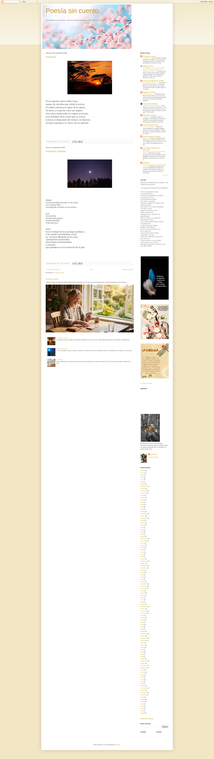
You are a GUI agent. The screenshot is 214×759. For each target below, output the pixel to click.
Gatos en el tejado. (62, 349)
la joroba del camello (149, 56)
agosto (142, 484)
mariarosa (153, 454)
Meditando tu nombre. (149, 115)
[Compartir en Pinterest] (82, 142)
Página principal (147, 383)
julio (141, 482)
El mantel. (60, 359)
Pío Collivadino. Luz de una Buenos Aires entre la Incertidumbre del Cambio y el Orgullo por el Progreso (154, 69)
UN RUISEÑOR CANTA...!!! (150, 82)
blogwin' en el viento (149, 92)
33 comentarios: (65, 141)
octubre (142, 489)
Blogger (118, 744)
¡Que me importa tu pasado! (151, 136)
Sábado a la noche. (62, 338)
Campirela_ (146, 163)
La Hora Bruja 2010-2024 (151, 125)
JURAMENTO (147, 58)
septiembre (143, 486)
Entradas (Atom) (59, 272)
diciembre (143, 493)
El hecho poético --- (148, 94)
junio (141, 479)
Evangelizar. (146, 117)
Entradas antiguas (127, 269)
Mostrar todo (165, 175)
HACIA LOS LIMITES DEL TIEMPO (153, 81)
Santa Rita (146, 138)
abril (141, 475)
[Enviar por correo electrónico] (73, 142)
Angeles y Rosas (148, 66)
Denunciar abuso (146, 718)
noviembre (143, 491)
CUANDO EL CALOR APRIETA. (151, 105)
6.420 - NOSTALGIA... (149, 126)
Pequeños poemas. (56, 151)
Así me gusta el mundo (150, 104)
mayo (142, 477)
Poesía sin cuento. (73, 10)
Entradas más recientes (53, 269)
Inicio (91, 269)
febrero (142, 470)
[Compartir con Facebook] (79, 142)
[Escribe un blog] (75, 142)
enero (142, 495)
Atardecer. (51, 57)
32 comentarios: (65, 263)
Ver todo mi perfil (153, 457)
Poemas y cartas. (52, 279)
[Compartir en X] (77, 142)
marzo (142, 473)
